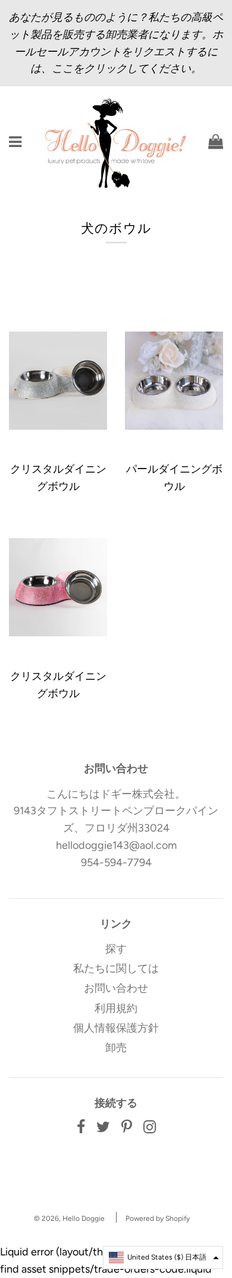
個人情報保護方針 (116, 1028)
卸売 (116, 1047)
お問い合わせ (116, 988)
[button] (163, 1257)
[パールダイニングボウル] (174, 380)
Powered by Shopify (158, 1218)
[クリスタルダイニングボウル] (58, 380)
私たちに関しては (116, 968)
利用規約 (116, 1008)
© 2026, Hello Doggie (69, 1218)
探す (116, 948)
